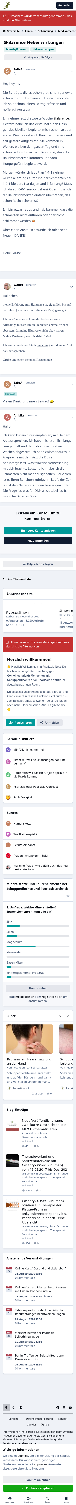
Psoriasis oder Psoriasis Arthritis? (35, 787)
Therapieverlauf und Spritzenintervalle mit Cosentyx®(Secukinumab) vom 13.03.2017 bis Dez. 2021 (45, 1163)
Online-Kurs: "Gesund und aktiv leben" (40, 1268)
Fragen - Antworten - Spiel (30, 856)
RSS (46, 1424)
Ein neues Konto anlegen (38, 530)
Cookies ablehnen (38, 1480)
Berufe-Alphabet (24, 845)
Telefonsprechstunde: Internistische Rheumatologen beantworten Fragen (40, 1312)
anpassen (40, 1464)
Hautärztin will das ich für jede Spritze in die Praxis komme (40, 774)
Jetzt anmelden (38, 541)
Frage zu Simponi (17, 612)
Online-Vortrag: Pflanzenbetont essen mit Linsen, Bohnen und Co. (40, 1289)
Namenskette (22, 823)
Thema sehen (38, 988)
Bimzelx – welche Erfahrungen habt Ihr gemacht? (39, 761)
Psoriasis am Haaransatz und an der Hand (29, 1061)
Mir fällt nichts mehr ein (29, 750)
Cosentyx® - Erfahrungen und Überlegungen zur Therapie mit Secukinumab (45, 1177)
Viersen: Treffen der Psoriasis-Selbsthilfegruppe (35, 1334)
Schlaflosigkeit (23, 797)
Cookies (31, 1424)
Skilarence (61, 118)
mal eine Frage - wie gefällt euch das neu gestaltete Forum (40, 867)
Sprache (14, 1418)
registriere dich (52, 997)
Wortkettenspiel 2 (25, 834)
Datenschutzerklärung (39, 1418)
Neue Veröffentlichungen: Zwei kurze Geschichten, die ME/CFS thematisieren (44, 1124)
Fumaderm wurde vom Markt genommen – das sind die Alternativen (37, 18)
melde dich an (24, 997)
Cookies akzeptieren (40, 1488)
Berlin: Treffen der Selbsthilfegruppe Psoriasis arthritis (39, 1357)
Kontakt (62, 1418)
